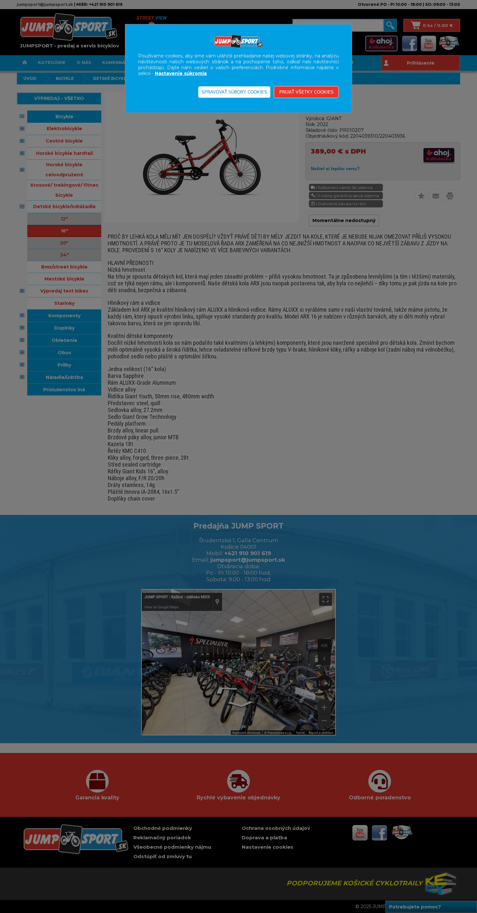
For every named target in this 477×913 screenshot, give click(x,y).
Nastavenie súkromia (181, 73)
